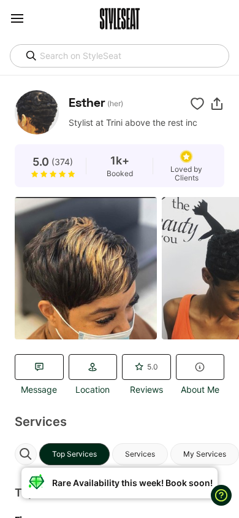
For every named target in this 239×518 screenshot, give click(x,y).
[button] (217, 103)
